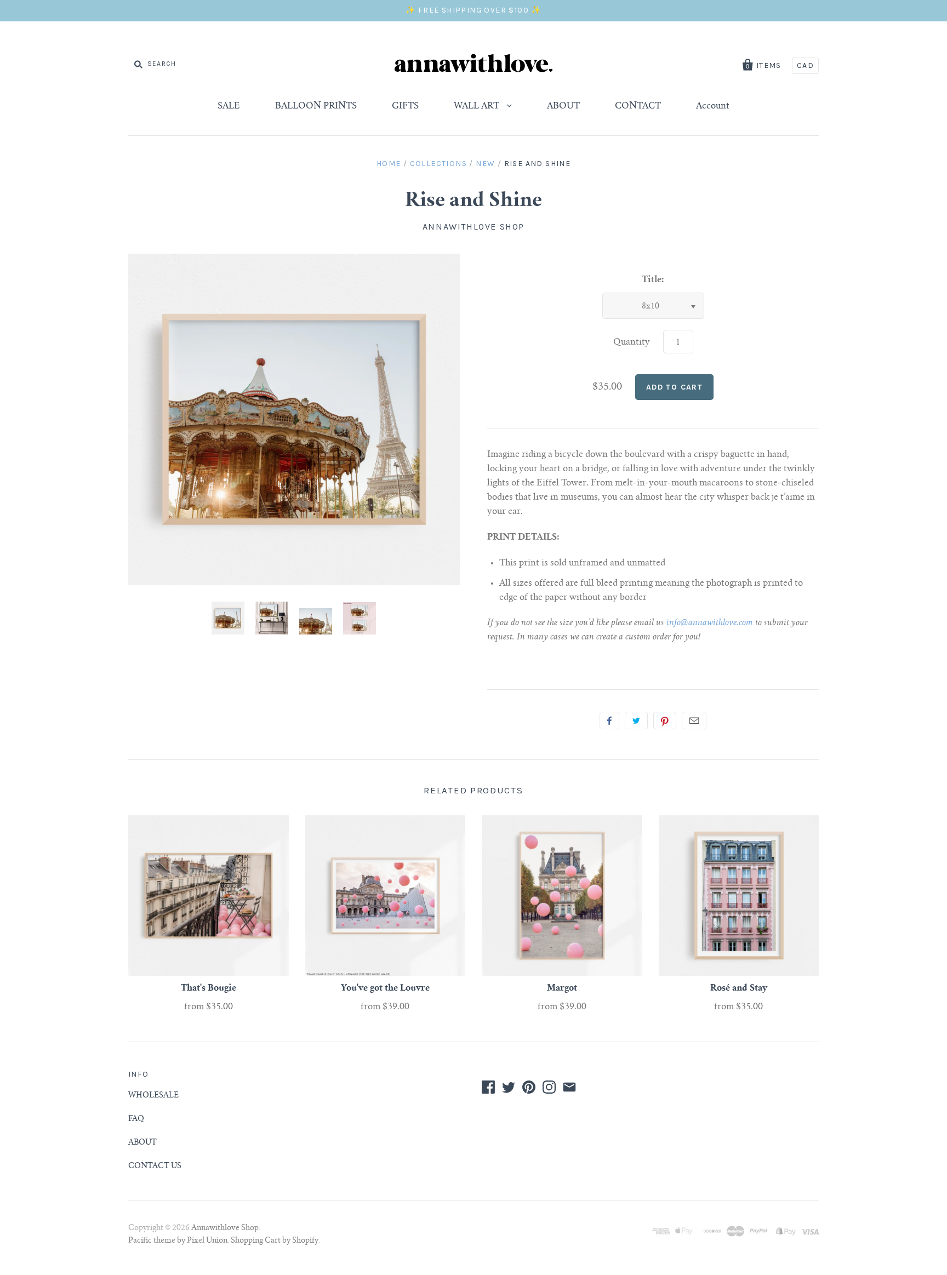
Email (694, 720)
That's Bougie (208, 988)
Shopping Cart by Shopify (274, 1241)
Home (388, 163)
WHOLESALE (153, 1096)
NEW (485, 163)
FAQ (136, 1119)
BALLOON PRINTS (316, 106)
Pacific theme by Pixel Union (177, 1241)
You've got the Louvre (385, 988)
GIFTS (405, 106)
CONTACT (638, 106)
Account (712, 106)
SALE (229, 106)
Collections (438, 163)
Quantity (631, 342)
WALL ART (477, 106)
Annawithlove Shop (473, 226)
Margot (562, 988)
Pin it (664, 720)
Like (609, 720)
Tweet (636, 720)
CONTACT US (154, 1166)
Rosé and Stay (738, 988)
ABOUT (563, 106)
